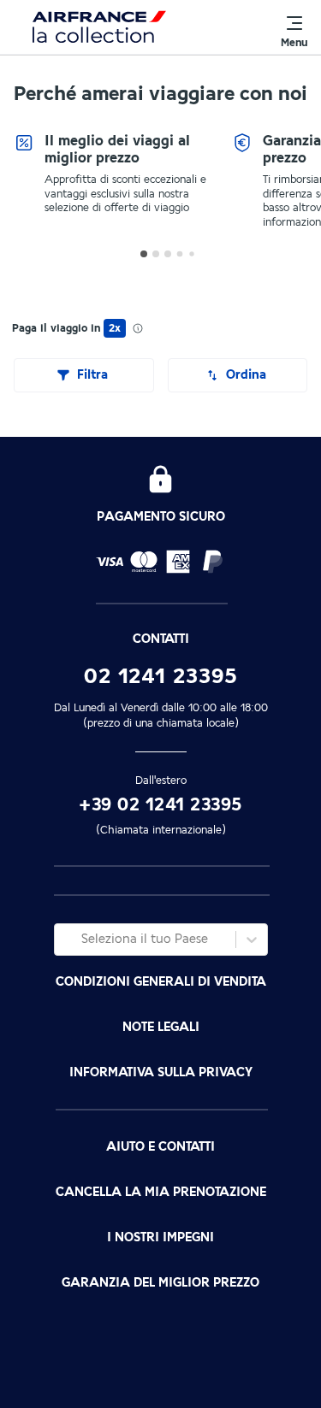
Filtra (92, 375)
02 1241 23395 (161, 676)
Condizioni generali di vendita (161, 982)
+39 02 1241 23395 (160, 805)
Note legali (160, 1027)
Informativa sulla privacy (161, 1072)
